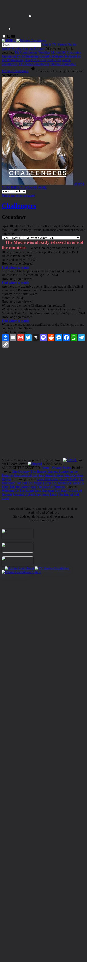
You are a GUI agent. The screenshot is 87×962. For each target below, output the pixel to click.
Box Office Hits (35, 60)
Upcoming (74, 52)
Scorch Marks (68, 479)
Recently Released (51, 56)
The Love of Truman (51, 487)
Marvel (56, 52)
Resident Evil (23, 475)
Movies (17, 48)
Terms (45, 467)
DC (63, 52)
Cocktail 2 (20, 494)
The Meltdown (62, 483)
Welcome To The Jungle (18, 490)
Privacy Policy (61, 467)
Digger (6, 479)
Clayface (38, 475)
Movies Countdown (15, 71)
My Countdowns (26, 52)
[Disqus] (43, 404)
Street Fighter (54, 475)
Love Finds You (47, 479)
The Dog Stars (73, 475)
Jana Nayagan (44, 490)
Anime (6, 48)
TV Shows (59, 44)
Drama (71, 44)
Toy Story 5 (63, 490)
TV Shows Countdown (34, 64)
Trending (44, 52)
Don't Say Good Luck (42, 494)
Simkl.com (54, 60)
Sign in (46, 44)
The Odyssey (21, 471)
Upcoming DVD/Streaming (20, 56)
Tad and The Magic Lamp (33, 483)
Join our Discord (33, 48)
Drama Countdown (63, 64)
